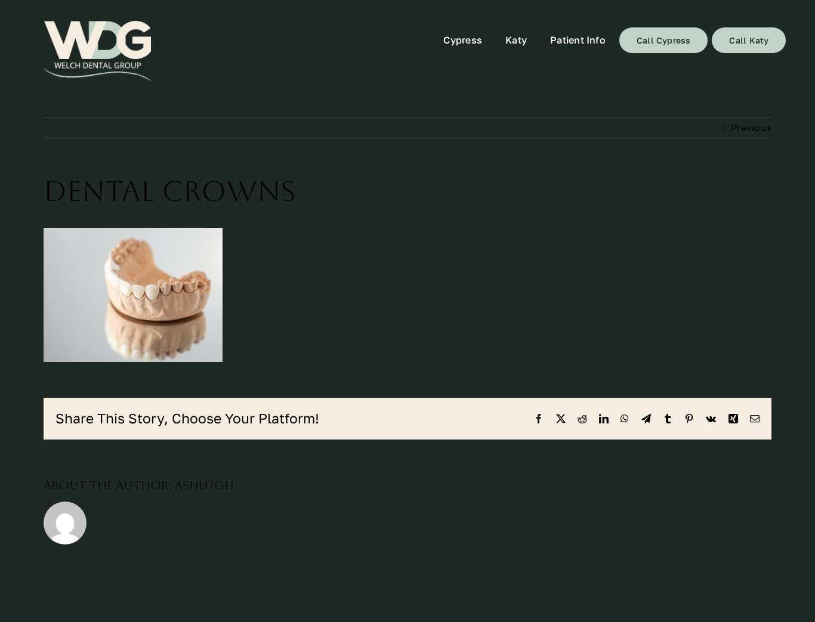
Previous (751, 128)
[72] (97, 51)
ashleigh (204, 485)
